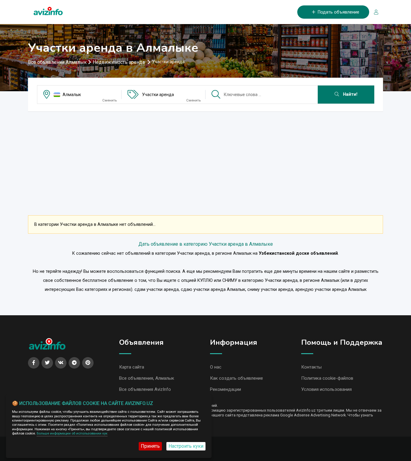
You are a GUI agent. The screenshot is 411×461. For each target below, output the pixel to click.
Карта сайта (131, 367)
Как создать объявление (236, 378)
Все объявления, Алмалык (146, 378)
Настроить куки (185, 446)
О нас (215, 367)
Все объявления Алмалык (57, 62)
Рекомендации (225, 389)
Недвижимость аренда (119, 62)
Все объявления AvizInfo (145, 389)
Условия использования (326, 389)
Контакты (311, 367)
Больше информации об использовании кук (72, 433)
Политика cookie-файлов (327, 378)
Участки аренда (158, 94)
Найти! (349, 94)
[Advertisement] (205, 158)
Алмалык (72, 94)
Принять (150, 446)
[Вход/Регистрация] (373, 12)
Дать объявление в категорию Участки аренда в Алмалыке (205, 244)
